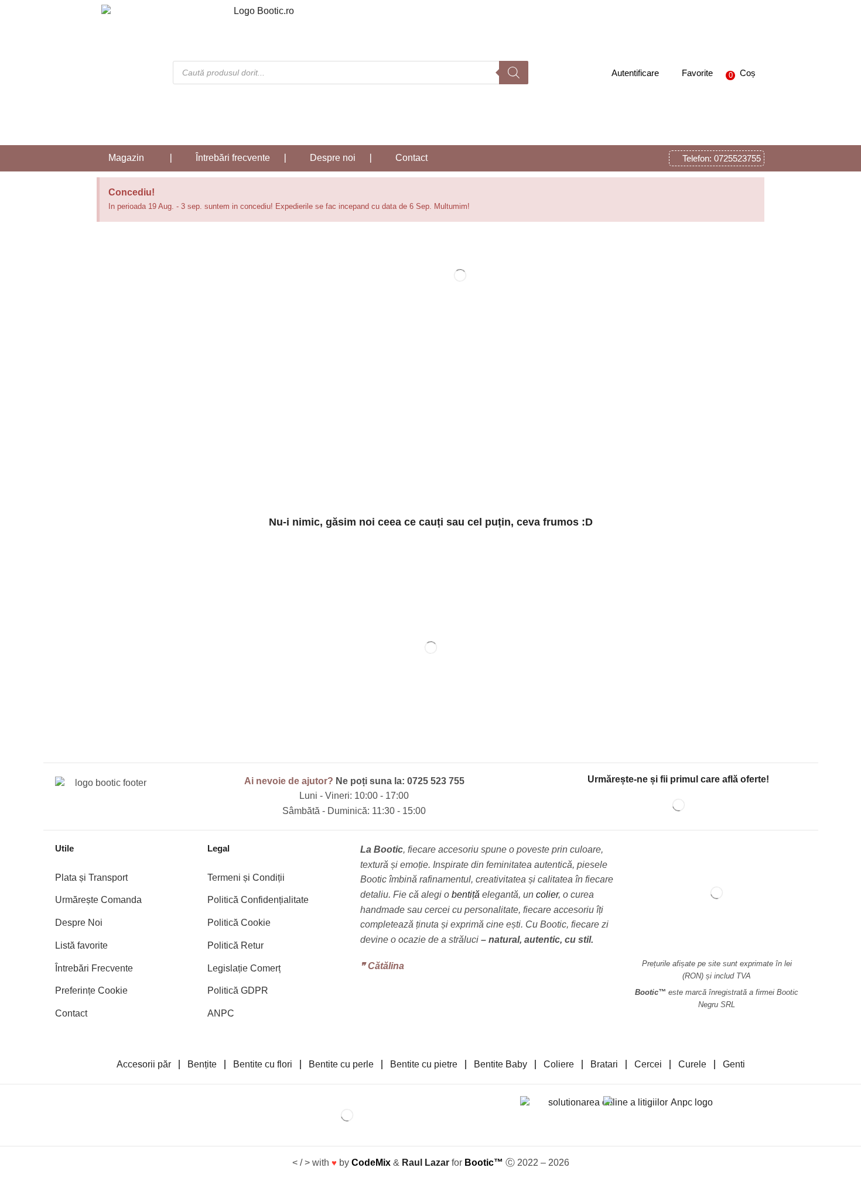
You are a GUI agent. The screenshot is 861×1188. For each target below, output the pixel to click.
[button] (738, 73)
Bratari (604, 1064)
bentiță (466, 894)
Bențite (202, 1064)
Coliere (559, 1064)
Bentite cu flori (262, 1064)
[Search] (513, 72)
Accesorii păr (144, 1064)
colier (547, 894)
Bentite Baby (500, 1064)
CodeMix (371, 1163)
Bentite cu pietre (423, 1064)
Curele (692, 1064)
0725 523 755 (435, 781)
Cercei (648, 1064)
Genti (734, 1064)
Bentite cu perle (341, 1064)
